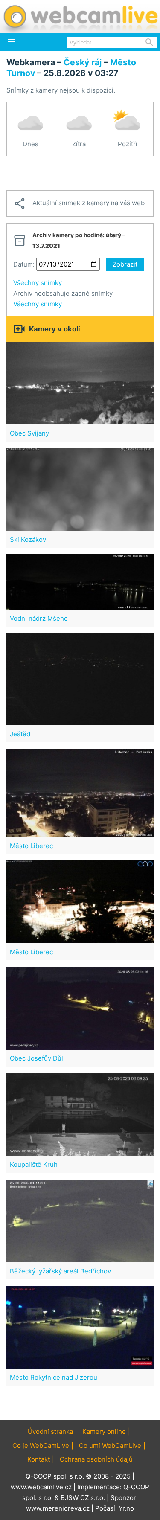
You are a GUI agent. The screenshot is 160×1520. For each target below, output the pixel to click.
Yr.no (126, 1508)
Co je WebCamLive (40, 1446)
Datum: (24, 264)
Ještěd (20, 734)
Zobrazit (125, 264)
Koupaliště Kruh (34, 1164)
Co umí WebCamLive (110, 1446)
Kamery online (104, 1431)
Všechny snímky (37, 283)
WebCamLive (80, 16)
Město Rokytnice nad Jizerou (53, 1377)
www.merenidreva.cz (58, 1508)
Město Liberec (31, 846)
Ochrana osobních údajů (96, 1459)
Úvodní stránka (50, 1431)
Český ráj (83, 62)
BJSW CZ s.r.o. (83, 1498)
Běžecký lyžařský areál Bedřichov (60, 1271)
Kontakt (38, 1459)
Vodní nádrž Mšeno (39, 618)
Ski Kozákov (28, 539)
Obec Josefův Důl (36, 1058)
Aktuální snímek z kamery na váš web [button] (79, 203)
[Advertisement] (80, 173)
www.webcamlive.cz (41, 1487)
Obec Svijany (29, 433)
